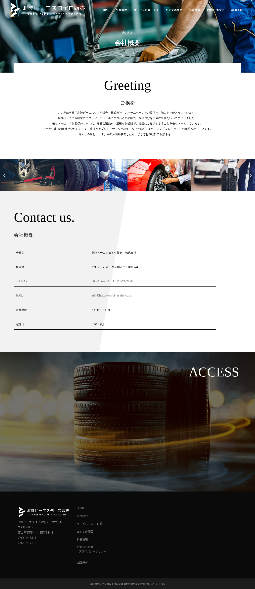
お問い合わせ (85, 547)
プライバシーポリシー (93, 551)
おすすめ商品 (85, 531)
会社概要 (82, 516)
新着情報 (82, 539)
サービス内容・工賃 (89, 524)
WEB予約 (82, 562)
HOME (81, 508)
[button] (4, 175)
